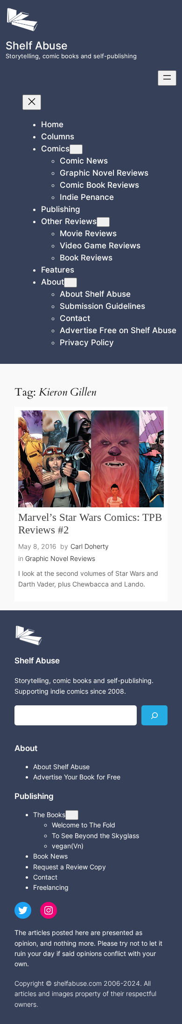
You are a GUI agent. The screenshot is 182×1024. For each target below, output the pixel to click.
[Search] (154, 715)
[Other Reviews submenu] (103, 222)
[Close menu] (31, 102)
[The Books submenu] (71, 815)
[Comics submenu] (76, 149)
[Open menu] (167, 78)
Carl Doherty (89, 546)
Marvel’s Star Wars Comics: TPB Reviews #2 (90, 524)
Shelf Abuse (37, 45)
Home (52, 124)
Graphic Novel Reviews (60, 558)
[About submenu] (70, 282)
